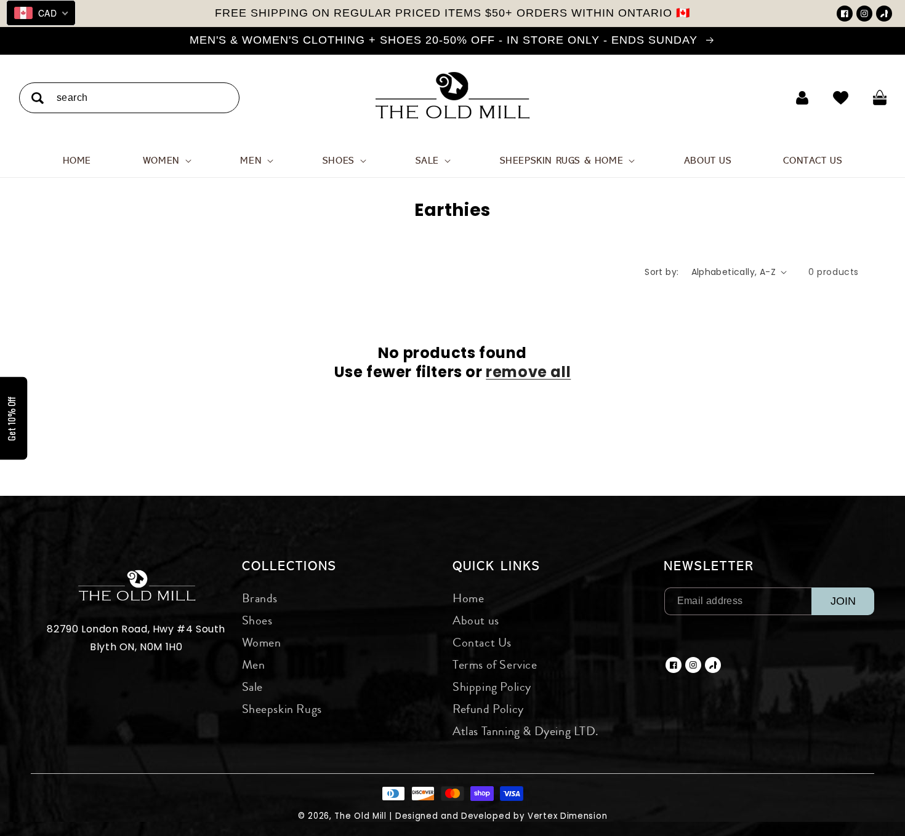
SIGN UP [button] (540, 304)
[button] (613, 88)
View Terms (527, 282)
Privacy (561, 282)
